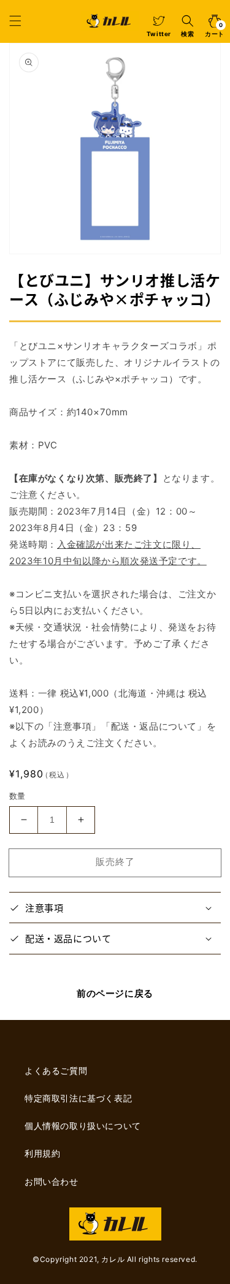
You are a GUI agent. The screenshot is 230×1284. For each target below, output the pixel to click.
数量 (17, 796)
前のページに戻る (115, 993)
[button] (15, 20)
